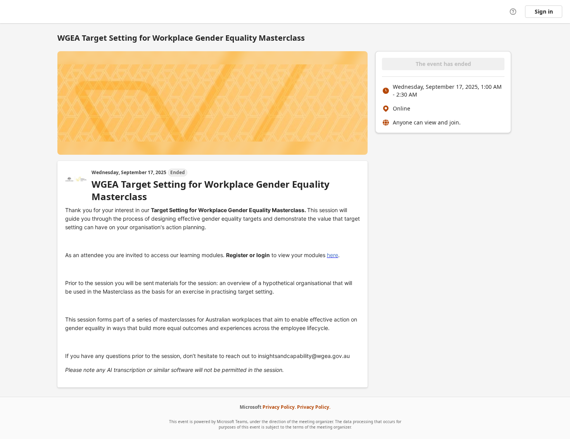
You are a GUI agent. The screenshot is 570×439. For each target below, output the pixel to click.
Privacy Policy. (279, 407)
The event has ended (443, 63)
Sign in (544, 11)
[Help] (513, 11)
